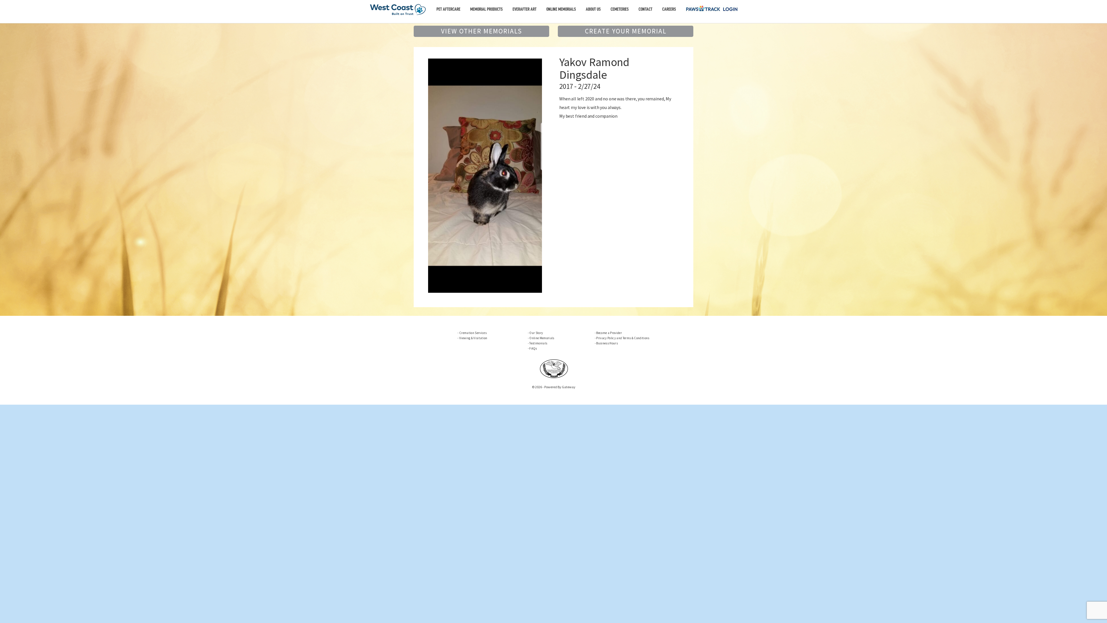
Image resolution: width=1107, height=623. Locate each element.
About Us (593, 9)
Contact (645, 9)
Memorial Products (486, 9)
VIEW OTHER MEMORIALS (481, 31)
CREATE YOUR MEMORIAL (626, 31)
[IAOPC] (554, 368)
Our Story (536, 333)
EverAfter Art (524, 9)
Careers (669, 9)
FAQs (533, 348)
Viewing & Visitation (473, 338)
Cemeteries (620, 9)
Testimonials (538, 343)
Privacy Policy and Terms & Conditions (622, 338)
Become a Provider (609, 333)
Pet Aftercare (448, 9)
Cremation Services (473, 333)
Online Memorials (561, 9)
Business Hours (607, 343)
